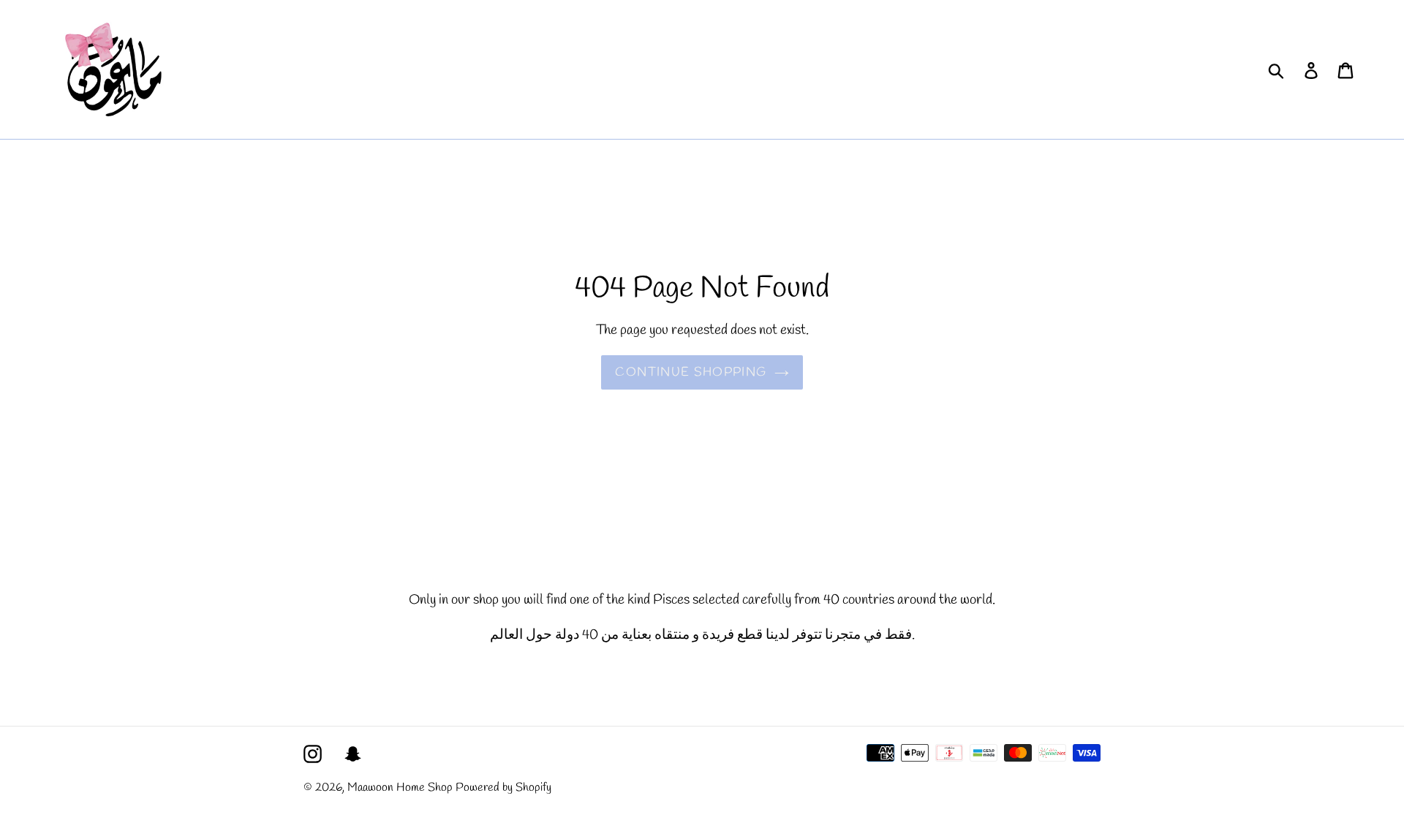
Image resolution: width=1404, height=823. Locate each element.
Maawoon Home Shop (400, 787)
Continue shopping (690, 372)
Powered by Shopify (503, 787)
